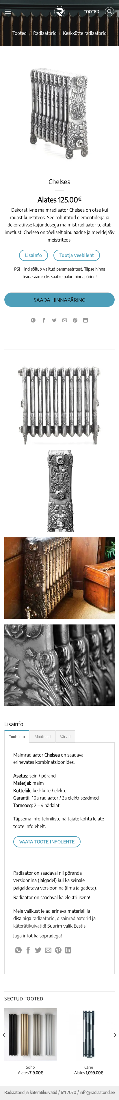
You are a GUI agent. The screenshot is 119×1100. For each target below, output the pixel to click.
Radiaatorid (45, 33)
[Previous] (4, 1046)
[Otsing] (109, 11)
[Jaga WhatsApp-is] (33, 320)
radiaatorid (43, 918)
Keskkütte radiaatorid (85, 33)
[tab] (16, 736)
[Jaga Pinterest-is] (75, 320)
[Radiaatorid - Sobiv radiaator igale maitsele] (59, 11)
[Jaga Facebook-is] (44, 320)
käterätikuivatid (29, 926)
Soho (30, 1067)
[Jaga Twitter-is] (54, 320)
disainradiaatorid (74, 918)
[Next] (115, 1046)
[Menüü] (7, 11)
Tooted (19, 33)
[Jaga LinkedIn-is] (85, 320)
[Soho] (30, 1034)
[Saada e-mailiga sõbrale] (65, 320)
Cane (88, 1067)
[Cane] (88, 1034)
